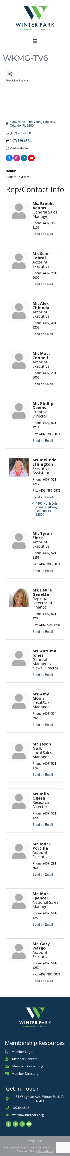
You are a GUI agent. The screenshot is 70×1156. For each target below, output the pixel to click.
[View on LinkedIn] (24, 160)
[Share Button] (10, 73)
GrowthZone (45, 1151)
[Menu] (35, 41)
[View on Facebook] (9, 160)
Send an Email (42, 234)
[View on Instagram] (16, 160)
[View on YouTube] (31, 160)
